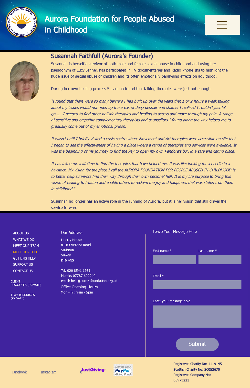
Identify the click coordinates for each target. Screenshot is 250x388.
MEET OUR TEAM (26, 246)
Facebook (19, 372)
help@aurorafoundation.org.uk (94, 281)
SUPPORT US (23, 264)
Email (158, 276)
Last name (207, 251)
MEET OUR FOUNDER (27, 252)
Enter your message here (171, 301)
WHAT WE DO (23, 239)
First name (162, 251)
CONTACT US (23, 271)
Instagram (48, 372)
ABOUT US (21, 233)
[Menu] (222, 25)
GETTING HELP (24, 258)
